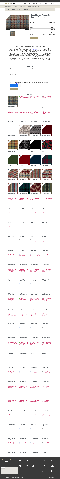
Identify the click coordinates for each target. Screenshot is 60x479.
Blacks (20, 461)
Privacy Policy (17, 83)
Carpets (10, 3)
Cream (27, 460)
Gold (20, 466)
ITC (51, 460)
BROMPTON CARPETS (6, 459)
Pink (19, 470)
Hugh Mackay (12, 6)
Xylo (51, 471)
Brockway (43, 464)
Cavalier (43, 465)
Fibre (42, 470)
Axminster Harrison (36, 49)
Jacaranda (53, 461)
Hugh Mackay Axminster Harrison (20, 6)
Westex (52, 470)
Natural (27, 461)
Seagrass (34, 461)
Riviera (52, 465)
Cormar (43, 466)
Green (20, 464)
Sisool (33, 466)
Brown (20, 465)
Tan (26, 466)
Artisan (43, 461)
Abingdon (43, 460)
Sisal (33, 465)
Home (6, 6)
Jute (33, 460)
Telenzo (52, 466)
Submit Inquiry (13, 88)
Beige (20, 460)
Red (26, 464)
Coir (33, 464)
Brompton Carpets (14, 477)
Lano (52, 464)
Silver (27, 465)
